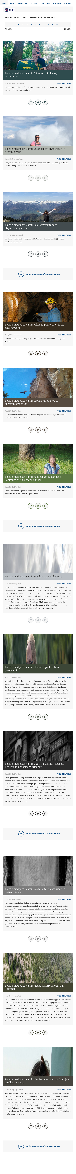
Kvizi (48, 3)
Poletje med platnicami (64, 83)
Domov (4, 3)
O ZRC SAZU (67, 3)
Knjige (42, 3)
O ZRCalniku (57, 3)
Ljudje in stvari (23, 3)
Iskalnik (12, 3)
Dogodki (34, 3)
